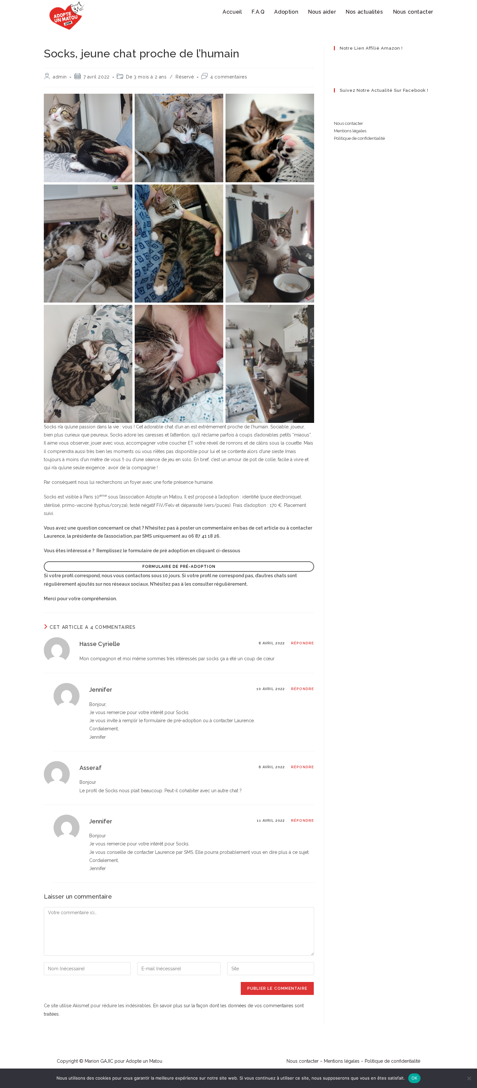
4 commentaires (228, 76)
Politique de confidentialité (359, 138)
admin (60, 76)
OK (414, 1078)
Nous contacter (348, 123)
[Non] (469, 1078)
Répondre (302, 643)
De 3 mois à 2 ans (146, 76)
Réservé (185, 76)
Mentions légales (350, 130)
